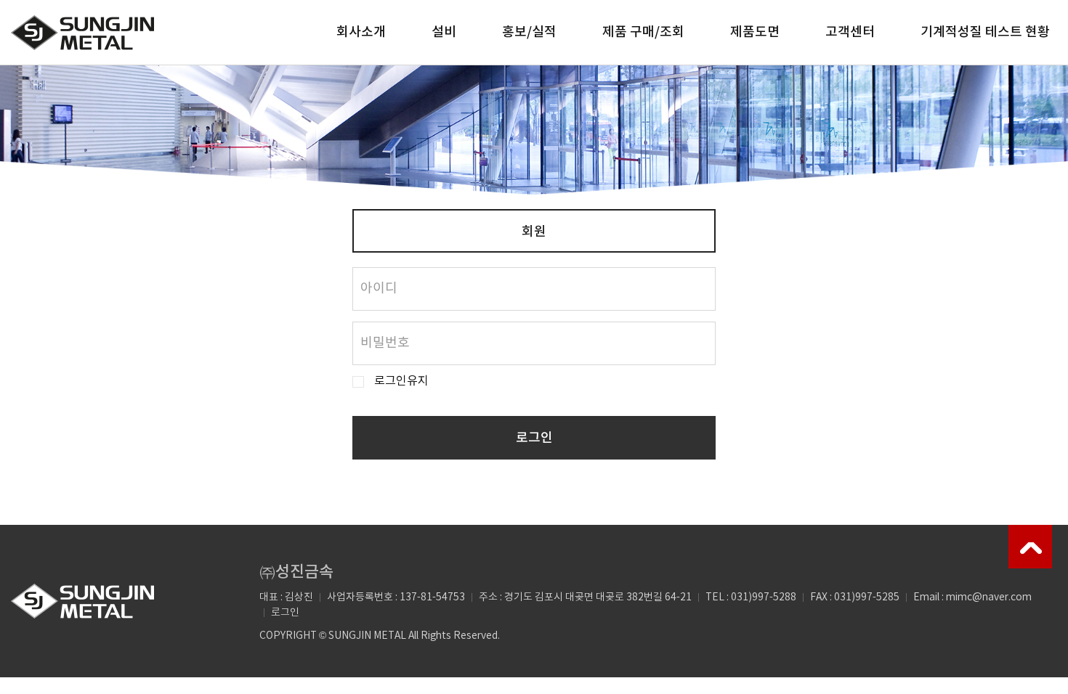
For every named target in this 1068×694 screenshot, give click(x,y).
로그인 (534, 438)
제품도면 (755, 32)
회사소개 (361, 32)
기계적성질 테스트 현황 (985, 32)
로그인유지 (401, 381)
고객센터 (850, 32)
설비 (444, 32)
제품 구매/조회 (643, 32)
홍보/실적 (529, 32)
